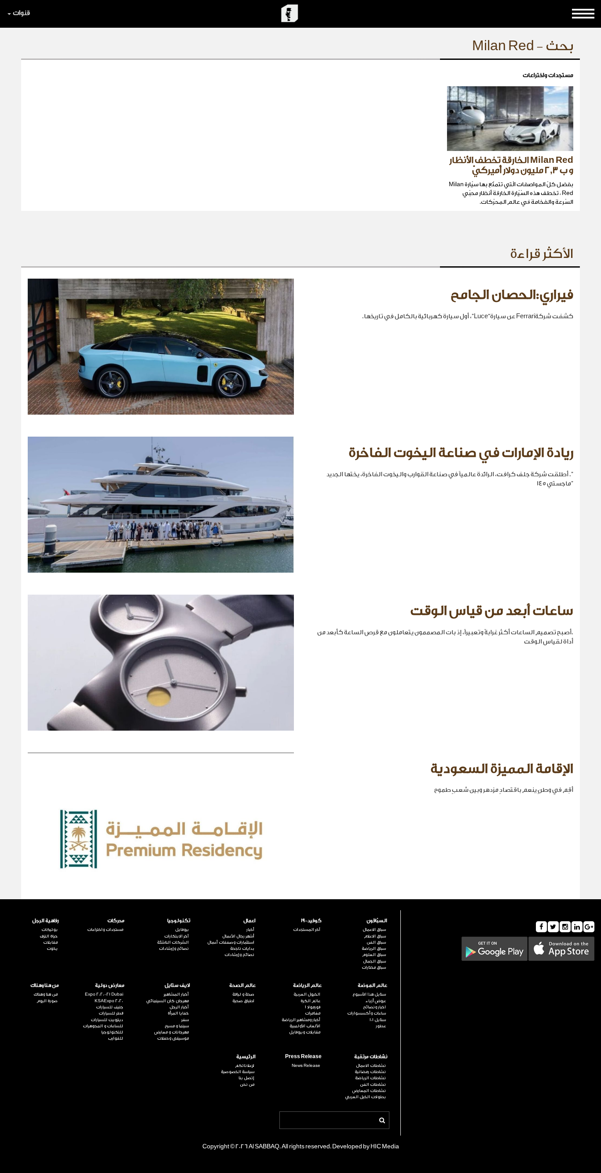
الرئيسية (246, 1056)
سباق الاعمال (374, 929)
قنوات (21, 13)
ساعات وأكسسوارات (366, 1013)
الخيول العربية (306, 994)
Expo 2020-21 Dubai (104, 994)
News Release (306, 1065)
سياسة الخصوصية (237, 1072)
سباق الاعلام (375, 936)
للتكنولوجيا (112, 1032)
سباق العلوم (374, 954)
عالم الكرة (310, 1001)
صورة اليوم (47, 1001)
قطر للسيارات (111, 1013)
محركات (116, 920)
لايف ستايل (177, 985)
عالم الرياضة (307, 985)
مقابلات (50, 942)
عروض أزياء (376, 1001)
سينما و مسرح (177, 1026)
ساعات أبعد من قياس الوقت (491, 610)
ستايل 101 (378, 1020)
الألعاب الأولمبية (305, 1026)
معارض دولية (110, 985)
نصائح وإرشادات (239, 954)
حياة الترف (49, 936)
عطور (381, 1026)
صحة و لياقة (243, 994)
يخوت (52, 948)
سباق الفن (376, 942)
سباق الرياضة (374, 948)
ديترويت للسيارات (107, 1020)
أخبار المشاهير (176, 994)
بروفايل (182, 929)
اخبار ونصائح (374, 1007)
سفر (185, 1020)
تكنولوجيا (178, 920)
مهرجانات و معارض (171, 1032)
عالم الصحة (242, 985)
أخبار (250, 929)
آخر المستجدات (306, 929)
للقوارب (115, 1038)
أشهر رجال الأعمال (238, 936)
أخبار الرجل (179, 1007)
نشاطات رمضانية (370, 1072)
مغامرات (312, 1013)
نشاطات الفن (373, 1084)
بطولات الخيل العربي (365, 1097)
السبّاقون (376, 920)
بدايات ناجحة (242, 948)
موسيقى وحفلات (173, 1038)
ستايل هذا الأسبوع (369, 994)
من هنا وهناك (44, 985)
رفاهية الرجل (45, 920)
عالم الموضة (372, 985)
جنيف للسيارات (109, 1007)
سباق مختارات (374, 967)
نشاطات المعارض (369, 1090)
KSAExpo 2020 (109, 1001)
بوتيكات (49, 929)
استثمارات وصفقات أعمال (230, 942)
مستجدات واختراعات (105, 929)
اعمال (249, 920)
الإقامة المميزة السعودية (501, 768)
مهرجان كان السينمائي (167, 1001)
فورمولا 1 (312, 1007)
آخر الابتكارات (176, 936)
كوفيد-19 (311, 920)
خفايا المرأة (178, 1013)
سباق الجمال (374, 961)
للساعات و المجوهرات (103, 1026)
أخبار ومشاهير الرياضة (301, 1020)
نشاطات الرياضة (370, 1078)
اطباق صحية (243, 1001)
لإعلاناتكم (244, 1065)
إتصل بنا (246, 1078)
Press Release (303, 1056)
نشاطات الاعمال (371, 1065)
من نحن (247, 1084)
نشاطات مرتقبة (370, 1056)
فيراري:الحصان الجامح (512, 294)
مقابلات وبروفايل (304, 1032)
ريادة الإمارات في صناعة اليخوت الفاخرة (460, 452)
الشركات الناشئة (173, 942)
